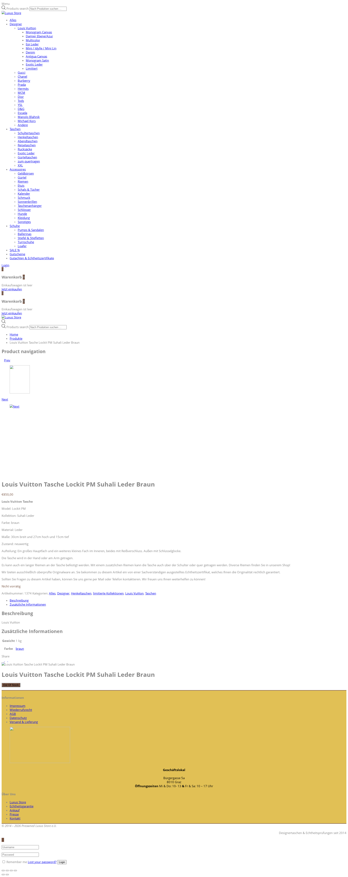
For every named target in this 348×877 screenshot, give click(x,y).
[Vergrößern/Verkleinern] (15, 870)
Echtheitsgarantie (21, 806)
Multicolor (33, 40)
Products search (17, 8)
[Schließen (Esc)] (3, 870)
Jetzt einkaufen (12, 289)
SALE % (15, 250)
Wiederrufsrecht (21, 710)
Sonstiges (24, 222)
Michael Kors (27, 121)
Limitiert (31, 68)
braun (20, 649)
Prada (22, 85)
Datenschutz (18, 718)
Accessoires (18, 169)
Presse (14, 814)
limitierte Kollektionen (108, 593)
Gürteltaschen (27, 157)
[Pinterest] (9, 660)
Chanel (22, 76)
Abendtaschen (27, 141)
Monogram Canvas (39, 32)
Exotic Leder (34, 64)
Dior (21, 97)
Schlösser (24, 210)
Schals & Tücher (29, 189)
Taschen (15, 129)
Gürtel (22, 177)
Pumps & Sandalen (31, 230)
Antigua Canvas (36, 56)
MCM (21, 93)
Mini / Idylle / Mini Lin (41, 48)
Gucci (21, 72)
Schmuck (24, 198)
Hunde (22, 214)
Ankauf (15, 810)
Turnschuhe (26, 242)
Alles (13, 20)
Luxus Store (18, 802)
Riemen (23, 181)
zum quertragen (29, 161)
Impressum (17, 706)
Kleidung (24, 218)
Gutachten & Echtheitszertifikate (32, 258)
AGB (13, 714)
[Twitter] (3, 660)
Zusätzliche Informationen (28, 604)
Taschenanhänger (30, 206)
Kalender (24, 194)
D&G (21, 109)
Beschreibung (19, 600)
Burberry (24, 80)
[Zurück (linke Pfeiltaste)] (3, 874)
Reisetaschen (27, 145)
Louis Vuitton (27, 28)
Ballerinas (24, 234)
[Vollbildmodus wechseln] (11, 870)
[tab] (178, 600)
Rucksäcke (25, 149)
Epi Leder (32, 44)
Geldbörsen (26, 173)
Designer (16, 24)
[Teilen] (7, 870)
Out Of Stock (11, 685)
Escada (22, 113)
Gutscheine (17, 254)
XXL (20, 165)
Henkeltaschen (28, 137)
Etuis (21, 185)
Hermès (23, 89)
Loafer (22, 246)
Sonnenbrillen (27, 202)
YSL (20, 105)
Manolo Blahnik (29, 117)
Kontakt (15, 818)
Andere (23, 125)
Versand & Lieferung (24, 722)
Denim (30, 52)
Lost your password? (42, 862)
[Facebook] (6, 660)
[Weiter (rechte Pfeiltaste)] (7, 874)
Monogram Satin (37, 60)
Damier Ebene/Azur (39, 36)
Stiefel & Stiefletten (31, 238)
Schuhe (15, 226)
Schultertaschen (29, 133)
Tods (21, 101)
